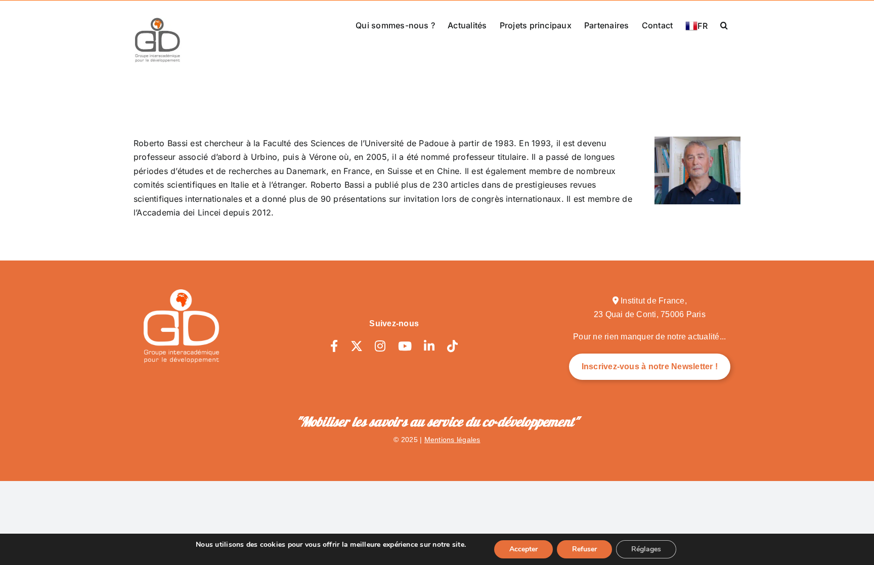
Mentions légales (452, 440)
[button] (724, 24)
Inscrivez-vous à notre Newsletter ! (650, 366)
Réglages (646, 549)
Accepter (523, 549)
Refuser (584, 549)
